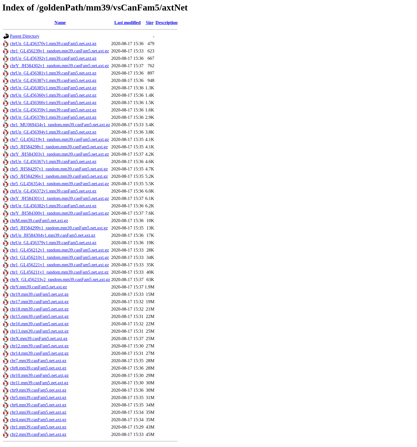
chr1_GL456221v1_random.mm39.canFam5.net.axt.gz (59, 264)
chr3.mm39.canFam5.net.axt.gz (38, 412)
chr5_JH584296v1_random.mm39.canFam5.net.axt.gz (59, 176)
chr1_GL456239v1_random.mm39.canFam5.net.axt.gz (59, 51)
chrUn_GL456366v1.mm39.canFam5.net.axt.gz (53, 102)
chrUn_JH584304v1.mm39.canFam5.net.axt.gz (52, 235)
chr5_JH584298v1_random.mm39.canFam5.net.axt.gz (59, 146)
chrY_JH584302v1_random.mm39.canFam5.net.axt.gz (59, 65)
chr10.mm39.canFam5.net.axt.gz (39, 375)
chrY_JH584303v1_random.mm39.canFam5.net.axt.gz (59, 154)
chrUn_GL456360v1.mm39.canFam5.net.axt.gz (53, 95)
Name (60, 22)
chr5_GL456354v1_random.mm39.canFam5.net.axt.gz (59, 183)
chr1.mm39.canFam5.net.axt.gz (38, 427)
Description (166, 22)
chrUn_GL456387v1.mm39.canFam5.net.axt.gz (53, 80)
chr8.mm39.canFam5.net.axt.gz (38, 368)
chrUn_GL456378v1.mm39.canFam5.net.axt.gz (53, 117)
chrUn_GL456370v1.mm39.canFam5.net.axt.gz (53, 43)
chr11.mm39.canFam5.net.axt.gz (39, 382)
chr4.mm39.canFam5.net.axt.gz (38, 419)
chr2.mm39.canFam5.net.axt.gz (38, 434)
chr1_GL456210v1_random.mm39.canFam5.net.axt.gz (59, 257)
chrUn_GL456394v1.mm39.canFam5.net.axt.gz (53, 132)
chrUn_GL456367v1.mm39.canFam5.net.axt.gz (53, 161)
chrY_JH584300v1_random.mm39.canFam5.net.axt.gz (59, 213)
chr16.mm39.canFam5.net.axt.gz (39, 323)
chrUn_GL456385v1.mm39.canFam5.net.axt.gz (53, 87)
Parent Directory (24, 36)
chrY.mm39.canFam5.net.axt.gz (38, 286)
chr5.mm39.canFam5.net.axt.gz (38, 397)
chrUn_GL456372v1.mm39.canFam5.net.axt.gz (53, 191)
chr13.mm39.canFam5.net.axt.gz (39, 331)
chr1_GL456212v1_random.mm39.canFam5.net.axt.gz (59, 250)
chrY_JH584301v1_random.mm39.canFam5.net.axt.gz (59, 198)
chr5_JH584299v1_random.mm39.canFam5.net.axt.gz (59, 227)
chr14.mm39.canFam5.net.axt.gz (39, 353)
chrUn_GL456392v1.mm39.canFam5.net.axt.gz (53, 58)
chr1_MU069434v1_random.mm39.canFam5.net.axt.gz (60, 124)
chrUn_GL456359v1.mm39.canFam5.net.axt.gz (53, 109)
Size (149, 22)
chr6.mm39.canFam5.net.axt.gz (38, 404)
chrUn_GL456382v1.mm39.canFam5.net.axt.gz (53, 205)
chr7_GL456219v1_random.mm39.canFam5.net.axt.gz (59, 139)
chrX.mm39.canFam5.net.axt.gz (39, 338)
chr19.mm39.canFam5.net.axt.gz (39, 294)
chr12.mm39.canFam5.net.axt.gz (39, 345)
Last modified (127, 22)
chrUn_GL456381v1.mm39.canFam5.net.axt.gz (53, 73)
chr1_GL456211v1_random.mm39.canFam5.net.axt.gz (59, 272)
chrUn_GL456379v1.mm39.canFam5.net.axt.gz (53, 242)
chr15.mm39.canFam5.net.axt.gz (39, 316)
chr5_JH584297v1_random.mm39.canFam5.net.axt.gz (59, 168)
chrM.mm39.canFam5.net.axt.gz (39, 220)
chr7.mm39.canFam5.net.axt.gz (38, 360)
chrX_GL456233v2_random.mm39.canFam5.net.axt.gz (60, 279)
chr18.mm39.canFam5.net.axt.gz (39, 309)
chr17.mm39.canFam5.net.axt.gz (39, 301)
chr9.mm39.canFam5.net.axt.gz (38, 390)
